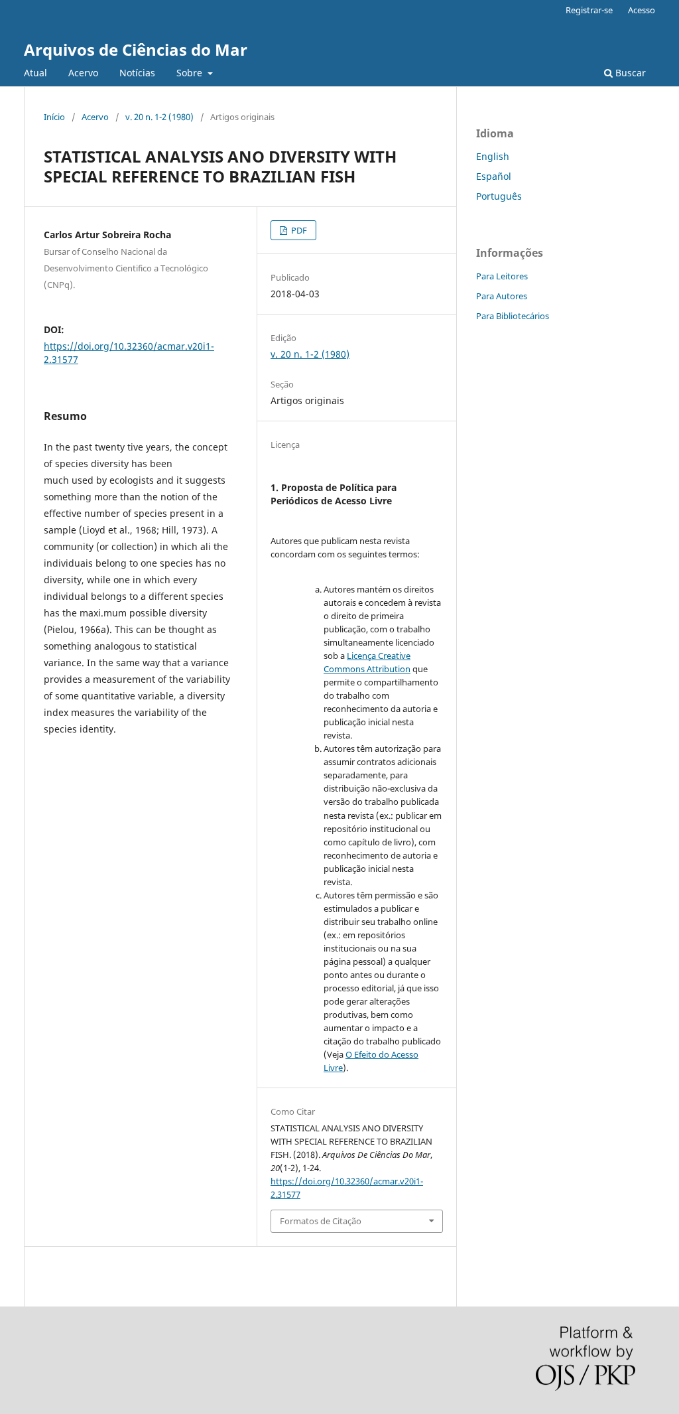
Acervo (83, 72)
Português (499, 196)
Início (54, 117)
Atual (35, 72)
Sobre (190, 72)
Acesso (641, 10)
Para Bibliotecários (512, 316)
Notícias (137, 72)
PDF (298, 230)
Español (493, 176)
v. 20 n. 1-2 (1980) (159, 117)
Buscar (629, 72)
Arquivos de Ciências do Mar (135, 49)
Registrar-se (589, 10)
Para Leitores (502, 276)
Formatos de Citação (320, 1221)
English (492, 156)
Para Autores (501, 296)
